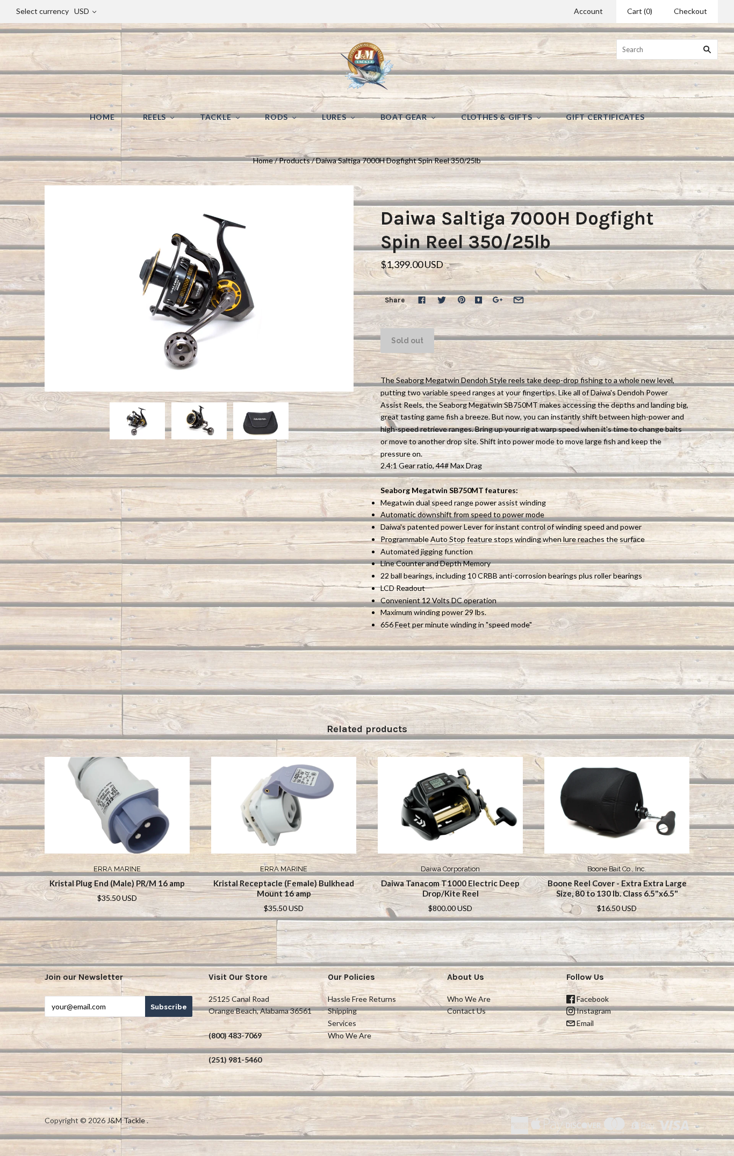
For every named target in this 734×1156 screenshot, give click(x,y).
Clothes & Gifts (496, 116)
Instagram (593, 1010)
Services (342, 1023)
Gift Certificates (605, 116)
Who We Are (349, 1035)
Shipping (342, 1010)
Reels (155, 116)
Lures (334, 116)
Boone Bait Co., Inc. (616, 869)
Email (584, 1023)
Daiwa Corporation (450, 869)
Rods (276, 116)
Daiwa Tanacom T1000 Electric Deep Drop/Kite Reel (450, 888)
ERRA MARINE (117, 869)
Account (588, 11)
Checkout (690, 11)
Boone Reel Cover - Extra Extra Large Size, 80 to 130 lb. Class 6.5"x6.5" (617, 888)
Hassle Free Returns (362, 998)
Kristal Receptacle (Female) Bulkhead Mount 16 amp (283, 888)
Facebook (592, 998)
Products (294, 160)
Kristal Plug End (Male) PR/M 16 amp (117, 883)
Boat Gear (403, 116)
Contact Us (466, 1010)
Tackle (215, 116)
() (639, 11)
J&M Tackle (126, 1120)
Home (102, 116)
